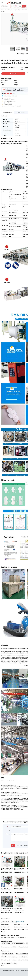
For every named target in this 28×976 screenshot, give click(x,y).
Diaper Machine (4, 924)
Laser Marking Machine (6, 929)
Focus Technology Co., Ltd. (17, 970)
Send (13, 845)
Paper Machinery (24, 9)
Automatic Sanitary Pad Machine (9, 947)
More (2, 965)
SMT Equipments (4, 927)
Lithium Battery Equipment (19, 927)
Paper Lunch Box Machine (17, 943)
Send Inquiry (13, 73)
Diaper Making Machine (7, 960)
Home (2, 9)
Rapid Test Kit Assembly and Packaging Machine (20, 929)
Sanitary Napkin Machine (19, 924)
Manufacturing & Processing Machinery (12, 9)
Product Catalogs (20, 921)
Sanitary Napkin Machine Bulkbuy (9, 963)
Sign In (3, 106)
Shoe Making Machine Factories (9, 956)
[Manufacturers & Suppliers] (14, 2)
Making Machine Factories (8, 953)
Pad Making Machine (23, 956)
